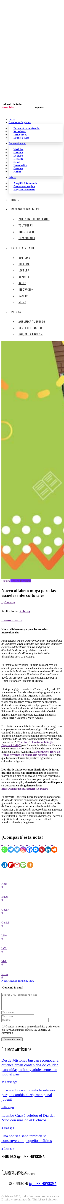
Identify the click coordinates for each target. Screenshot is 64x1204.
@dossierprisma (43, 1183)
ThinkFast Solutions (45, 1199)
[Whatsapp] (4, 846)
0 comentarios (11, 621)
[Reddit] (54, 846)
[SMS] (23, 861)
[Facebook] (29, 846)
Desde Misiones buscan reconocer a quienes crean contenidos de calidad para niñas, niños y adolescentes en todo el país (29, 1067)
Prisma (25, 612)
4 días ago (7, 1128)
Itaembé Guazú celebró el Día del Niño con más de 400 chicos (28, 1117)
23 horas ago (9, 1082)
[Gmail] (17, 861)
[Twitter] (17, 846)
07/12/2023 (8, 603)
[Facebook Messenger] (36, 846)
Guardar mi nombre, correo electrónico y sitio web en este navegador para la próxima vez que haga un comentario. (30, 1029)
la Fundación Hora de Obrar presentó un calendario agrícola (30, 753)
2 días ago (7, 1107)
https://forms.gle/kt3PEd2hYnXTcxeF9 (24, 788)
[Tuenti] (4, 861)
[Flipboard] (11, 861)
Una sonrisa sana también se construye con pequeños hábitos (26, 1138)
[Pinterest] (42, 846)
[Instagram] (23, 846)
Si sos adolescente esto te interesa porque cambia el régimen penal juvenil (28, 1094)
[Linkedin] (48, 846)
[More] (30, 861)
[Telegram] (11, 846)
